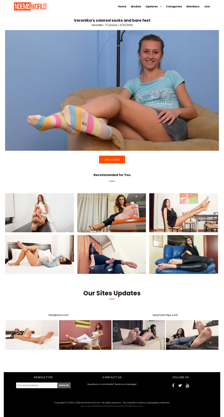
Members (192, 6)
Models (136, 6)
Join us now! (112, 159)
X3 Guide (115, 406)
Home (122, 6)
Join (207, 6)
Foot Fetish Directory (132, 406)
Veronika (97, 25)
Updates (152, 6)
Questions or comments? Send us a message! (112, 384)
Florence (169, 229)
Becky (26, 229)
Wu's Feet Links (88, 406)
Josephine (26, 271)
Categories (174, 6)
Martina (98, 271)
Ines (97, 229)
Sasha (169, 271)
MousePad (103, 406)
